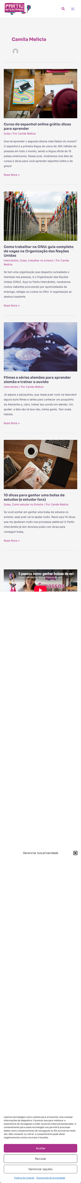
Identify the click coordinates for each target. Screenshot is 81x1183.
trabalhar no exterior (40, 260)
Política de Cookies (24, 1177)
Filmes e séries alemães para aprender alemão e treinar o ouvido (37, 379)
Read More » (12, 174)
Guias (7, 133)
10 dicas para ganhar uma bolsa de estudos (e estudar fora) (34, 497)
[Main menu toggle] (72, 9)
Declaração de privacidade (50, 1177)
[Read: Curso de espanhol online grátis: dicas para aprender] (40, 93)
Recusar (40, 1158)
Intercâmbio (11, 260)
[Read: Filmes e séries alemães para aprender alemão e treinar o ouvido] (40, 346)
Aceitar (40, 1148)
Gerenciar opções (40, 1169)
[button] (75, 853)
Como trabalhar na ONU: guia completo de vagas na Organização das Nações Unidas (38, 251)
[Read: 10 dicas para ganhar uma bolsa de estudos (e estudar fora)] (40, 464)
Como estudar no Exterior (27, 504)
